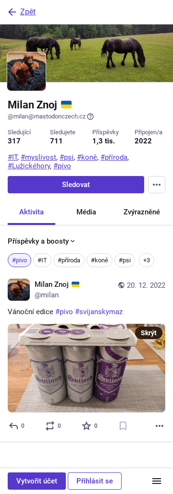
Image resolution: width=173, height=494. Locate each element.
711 (56, 141)
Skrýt (149, 333)
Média (86, 212)
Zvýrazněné (142, 212)
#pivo (19, 260)
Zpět (28, 11)
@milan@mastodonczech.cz (47, 116)
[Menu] (156, 184)
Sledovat (76, 184)
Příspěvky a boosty (38, 241)
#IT (42, 260)
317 (14, 141)
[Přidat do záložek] (123, 426)
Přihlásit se (94, 481)
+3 (146, 260)
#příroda (69, 260)
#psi (125, 260)
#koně (99, 260)
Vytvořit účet (36, 481)
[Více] (159, 426)
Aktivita (31, 212)
